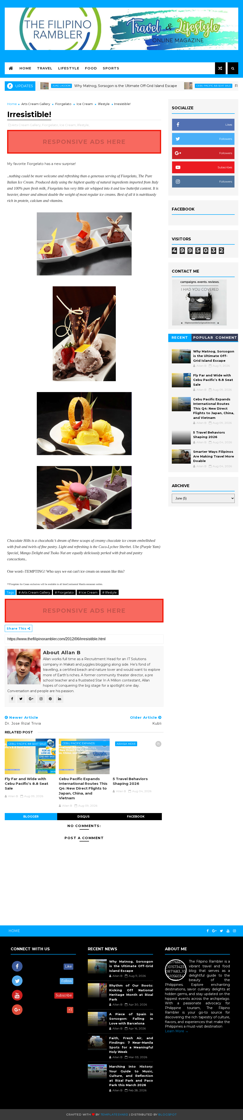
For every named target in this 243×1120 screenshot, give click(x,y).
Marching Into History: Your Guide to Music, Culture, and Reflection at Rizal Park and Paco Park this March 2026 (131, 1076)
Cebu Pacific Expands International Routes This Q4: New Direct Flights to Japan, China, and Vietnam (83, 788)
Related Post (19, 732)
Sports (111, 68)
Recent (180, 337)
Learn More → (176, 1031)
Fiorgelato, (50, 125)
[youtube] (228, 931)
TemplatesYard (114, 1114)
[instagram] (234, 931)
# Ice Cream (88, 592)
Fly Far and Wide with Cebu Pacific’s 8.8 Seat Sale (26, 784)
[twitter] (221, 931)
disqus (83, 816)
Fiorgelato (63, 104)
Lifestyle (68, 68)
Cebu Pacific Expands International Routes (79, 744)
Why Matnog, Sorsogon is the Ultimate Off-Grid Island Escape (102, 86)
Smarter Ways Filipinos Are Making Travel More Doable (213, 456)
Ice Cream (85, 104)
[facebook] (208, 931)
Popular (203, 337)
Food (91, 68)
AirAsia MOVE (126, 743)
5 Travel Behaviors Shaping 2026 (130, 781)
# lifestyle (109, 592)
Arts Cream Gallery (35, 104)
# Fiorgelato (64, 592)
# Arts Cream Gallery (34, 592)
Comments (226, 338)
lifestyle (104, 104)
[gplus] (214, 931)
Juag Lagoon (39, 85)
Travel (44, 68)
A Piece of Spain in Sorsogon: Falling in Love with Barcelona (131, 1018)
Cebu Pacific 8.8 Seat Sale (190, 85)
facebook (136, 816)
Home (25, 68)
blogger (31, 816)
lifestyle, (83, 125)
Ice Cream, (68, 125)
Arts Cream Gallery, (26, 125)
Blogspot (167, 1114)
